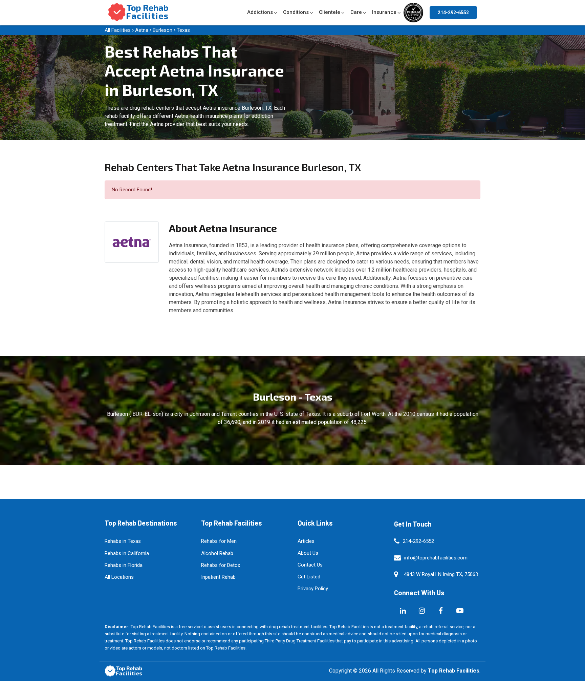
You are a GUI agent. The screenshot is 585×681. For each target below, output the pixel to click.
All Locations (119, 577)
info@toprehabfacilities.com (436, 558)
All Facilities (118, 30)
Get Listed (309, 577)
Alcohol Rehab (217, 553)
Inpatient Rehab (218, 577)
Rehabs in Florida (124, 565)
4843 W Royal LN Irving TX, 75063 (441, 574)
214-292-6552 (453, 12)
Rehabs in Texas (123, 541)
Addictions (260, 12)
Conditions (296, 12)
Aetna (141, 30)
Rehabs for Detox (220, 565)
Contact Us (310, 565)
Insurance (384, 12)
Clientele (329, 12)
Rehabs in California (127, 553)
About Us (308, 553)
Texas (183, 30)
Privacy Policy (313, 589)
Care (356, 12)
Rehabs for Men (219, 541)
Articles (306, 541)
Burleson (162, 30)
